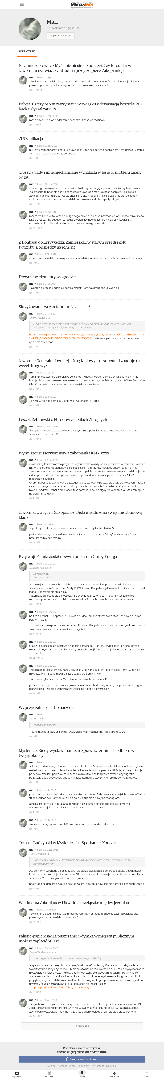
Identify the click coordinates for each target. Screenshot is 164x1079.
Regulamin (112, 1065)
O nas (72, 1065)
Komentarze (27, 51)
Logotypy (83, 1065)
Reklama (51, 1065)
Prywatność (97, 1065)
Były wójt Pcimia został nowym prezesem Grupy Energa (68, 557)
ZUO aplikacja (31, 139)
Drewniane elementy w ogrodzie (47, 277)
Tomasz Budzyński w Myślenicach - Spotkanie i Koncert (67, 843)
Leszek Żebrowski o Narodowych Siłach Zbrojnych (63, 420)
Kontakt (62, 1065)
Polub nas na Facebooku (84, 1059)
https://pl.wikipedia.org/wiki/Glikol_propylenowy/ (61, 987)
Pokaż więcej (82, 1025)
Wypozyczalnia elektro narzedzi (47, 708)
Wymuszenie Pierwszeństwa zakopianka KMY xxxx (64, 453)
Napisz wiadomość (60, 35)
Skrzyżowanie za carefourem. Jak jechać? (54, 307)
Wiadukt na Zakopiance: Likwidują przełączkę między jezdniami (75, 903)
